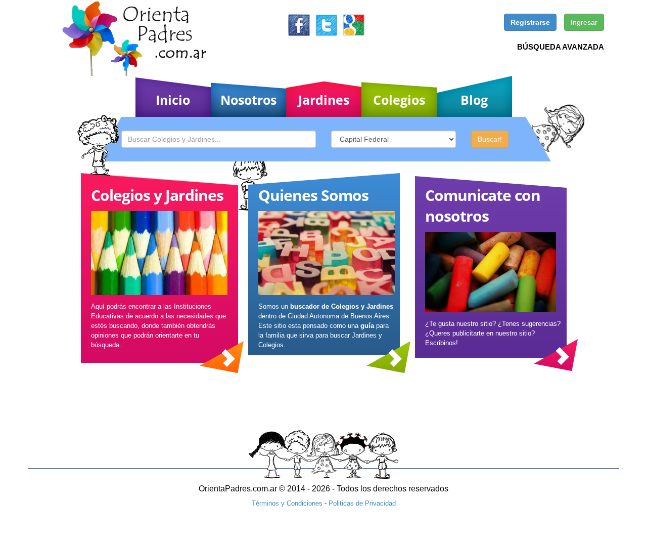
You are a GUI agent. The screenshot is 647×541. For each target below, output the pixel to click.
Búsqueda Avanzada (560, 47)
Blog (474, 99)
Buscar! (490, 139)
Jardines (323, 99)
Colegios (399, 99)
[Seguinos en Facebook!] (299, 24)
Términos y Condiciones (287, 503)
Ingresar (584, 22)
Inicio (173, 99)
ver (222, 357)
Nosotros (248, 99)
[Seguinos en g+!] (353, 24)
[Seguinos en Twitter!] (326, 24)
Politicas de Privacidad (362, 503)
